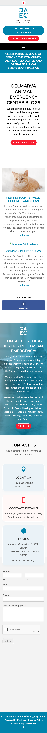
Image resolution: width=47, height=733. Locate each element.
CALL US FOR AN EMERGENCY (24, 30)
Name (6, 571)
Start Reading (23, 142)
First (4, 580)
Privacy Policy (35, 720)
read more (23, 235)
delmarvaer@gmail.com (27, 517)
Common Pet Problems (23, 251)
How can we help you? (14, 605)
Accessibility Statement (23, 723)
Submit (8, 641)
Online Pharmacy (23, 38)
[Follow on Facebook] (24, 3)
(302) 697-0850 (20, 513)
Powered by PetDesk (15, 720)
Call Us (23, 426)
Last (26, 580)
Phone (6, 595)
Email (6, 584)
